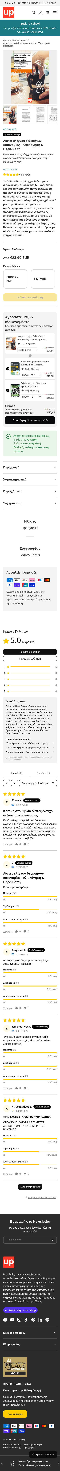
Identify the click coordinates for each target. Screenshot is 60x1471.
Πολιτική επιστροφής (33, 1444)
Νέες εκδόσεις (15, 1413)
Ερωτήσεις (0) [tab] (43, 773)
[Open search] (6, 783)
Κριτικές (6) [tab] (16, 773)
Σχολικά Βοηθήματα (31, 32)
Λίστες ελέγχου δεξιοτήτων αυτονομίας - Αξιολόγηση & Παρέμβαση (26, 44)
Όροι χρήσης (29, 1447)
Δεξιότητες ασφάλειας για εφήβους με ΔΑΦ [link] (33, 385)
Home (6, 40)
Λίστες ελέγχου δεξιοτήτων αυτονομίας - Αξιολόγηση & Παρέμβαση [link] (31, 338)
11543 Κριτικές (47, 3)
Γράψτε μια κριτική (30, 652)
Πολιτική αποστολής (12, 1447)
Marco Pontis (10, 169)
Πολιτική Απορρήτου (12, 1444)
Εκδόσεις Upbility (17, 1439)
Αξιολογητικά (9, 129)
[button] (47, 12)
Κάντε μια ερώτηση (30, 658)
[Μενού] (54, 12)
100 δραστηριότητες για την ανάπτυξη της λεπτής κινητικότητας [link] (35, 363)
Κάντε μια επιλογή (30, 297)
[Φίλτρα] (14, 783)
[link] (11, 343)
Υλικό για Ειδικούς (20, 40)
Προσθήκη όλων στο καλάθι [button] (30, 420)
